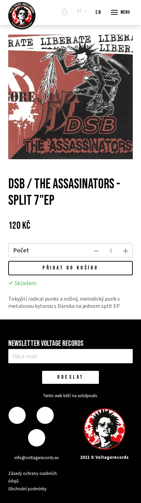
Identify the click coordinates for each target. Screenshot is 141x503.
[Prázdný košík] (64, 12)
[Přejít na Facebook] (17, 415)
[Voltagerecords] (22, 15)
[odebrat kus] (96, 250)
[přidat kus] (125, 250)
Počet (21, 250)
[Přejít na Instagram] (45, 415)
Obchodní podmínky (27, 489)
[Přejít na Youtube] (36, 437)
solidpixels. (88, 396)
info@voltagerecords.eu (36, 458)
